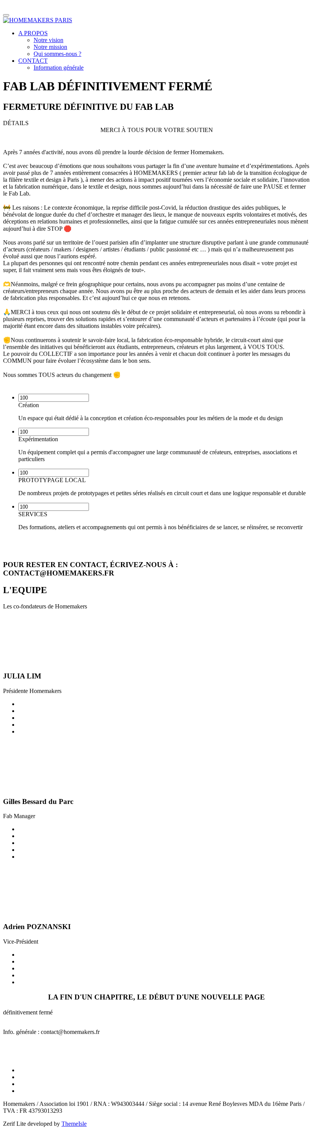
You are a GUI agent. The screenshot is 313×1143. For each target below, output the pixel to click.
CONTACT (33, 60)
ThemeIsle (74, 1123)
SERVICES (32, 514)
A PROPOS (33, 33)
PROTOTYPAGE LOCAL (52, 480)
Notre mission (50, 47)
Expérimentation (38, 439)
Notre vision (48, 40)
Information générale (59, 67)
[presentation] (53, 398)
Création (28, 405)
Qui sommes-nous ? (57, 54)
